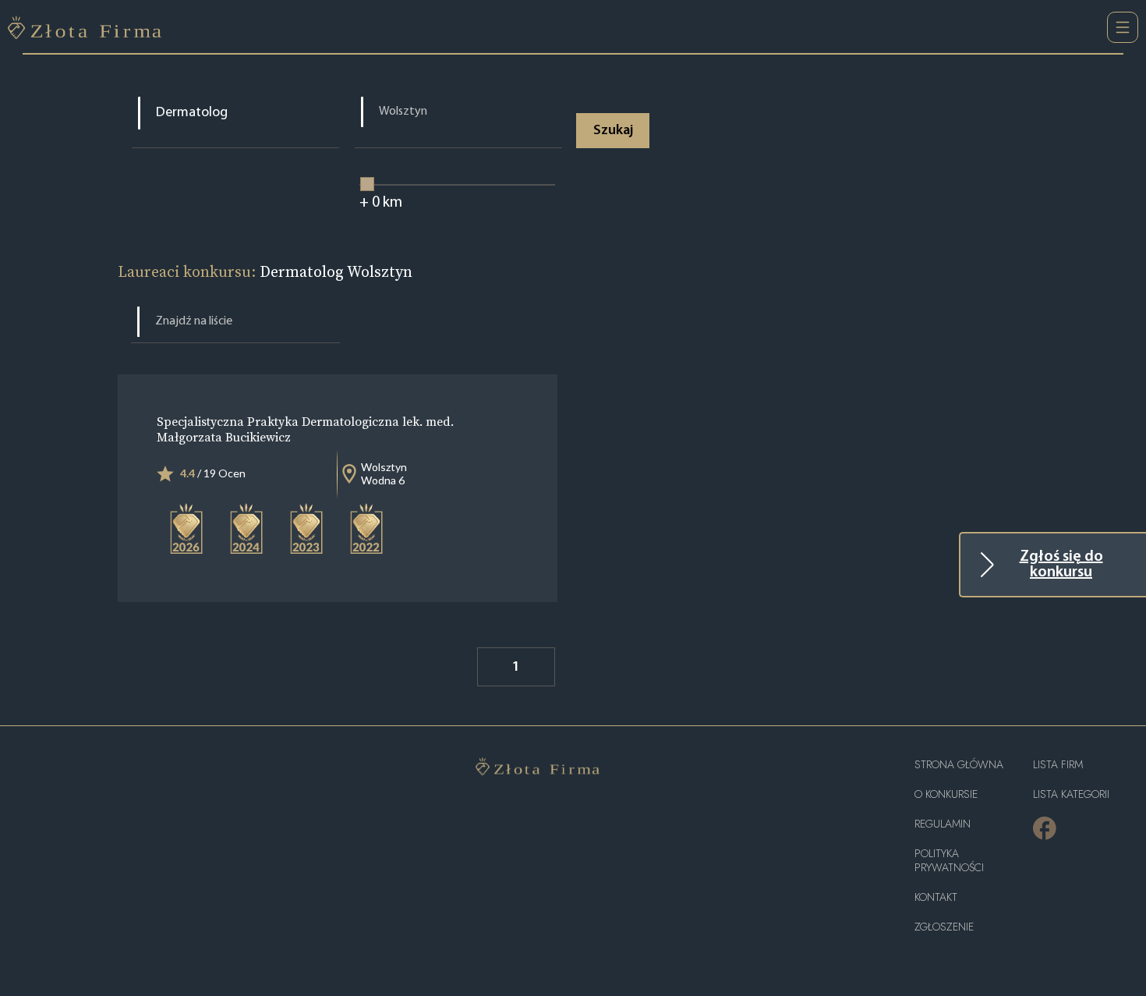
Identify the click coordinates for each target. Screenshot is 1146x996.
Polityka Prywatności (949, 860)
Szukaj (613, 131)
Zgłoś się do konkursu (1061, 564)
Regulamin (942, 824)
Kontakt (935, 897)
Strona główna (958, 764)
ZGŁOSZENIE (944, 927)
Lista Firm (1058, 764)
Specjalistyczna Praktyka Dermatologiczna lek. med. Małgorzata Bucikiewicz (305, 429)
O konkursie (946, 794)
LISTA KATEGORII (1071, 794)
